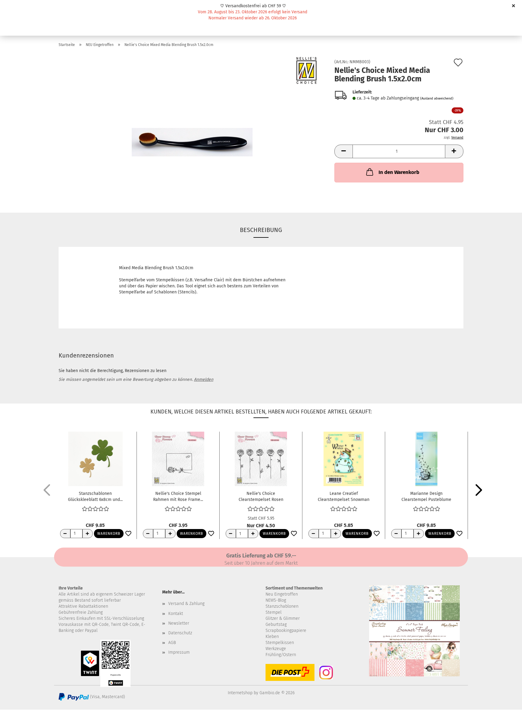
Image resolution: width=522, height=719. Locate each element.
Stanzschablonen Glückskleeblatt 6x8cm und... (95, 496)
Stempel (274, 612)
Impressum (179, 652)
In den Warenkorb (399, 172)
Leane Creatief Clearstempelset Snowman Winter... (343, 496)
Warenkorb (108, 533)
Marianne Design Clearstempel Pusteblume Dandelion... (426, 496)
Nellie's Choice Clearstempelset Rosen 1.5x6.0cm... (261, 496)
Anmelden (203, 379)
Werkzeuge (276, 648)
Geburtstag (276, 624)
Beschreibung (261, 230)
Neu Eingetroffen (282, 594)
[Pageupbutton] (505, 709)
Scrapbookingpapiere (286, 630)
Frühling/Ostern (281, 654)
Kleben (272, 636)
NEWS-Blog (276, 600)
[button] (343, 151)
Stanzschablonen (282, 606)
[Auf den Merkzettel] (128, 534)
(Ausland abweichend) (436, 98)
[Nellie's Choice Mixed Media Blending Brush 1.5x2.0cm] (192, 127)
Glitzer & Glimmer (283, 618)
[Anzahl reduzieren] (65, 533)
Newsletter (178, 623)
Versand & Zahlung (186, 603)
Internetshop (240, 692)
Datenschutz (180, 633)
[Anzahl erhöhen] (87, 533)
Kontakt (175, 613)
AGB (172, 642)
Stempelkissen (280, 642)
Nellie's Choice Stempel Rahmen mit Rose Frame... (178, 496)
